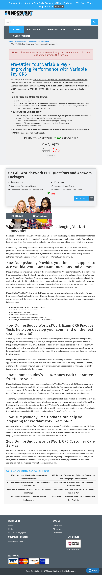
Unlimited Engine (15, 541)
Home (17, 29)
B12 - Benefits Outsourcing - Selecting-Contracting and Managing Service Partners (73, 477)
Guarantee (57, 532)
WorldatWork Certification (38, 42)
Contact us (57, 525)
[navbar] (7, 28)
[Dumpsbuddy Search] (94, 22)
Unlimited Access (59, 29)
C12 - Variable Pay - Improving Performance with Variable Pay (73, 491)
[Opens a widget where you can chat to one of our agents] (93, 571)
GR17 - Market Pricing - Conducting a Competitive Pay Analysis (73, 498)
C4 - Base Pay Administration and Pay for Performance (28, 498)
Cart (78, 29)
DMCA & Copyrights (17, 532)
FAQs (10, 529)
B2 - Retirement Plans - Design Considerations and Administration (28, 484)
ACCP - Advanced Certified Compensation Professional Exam (29, 477)
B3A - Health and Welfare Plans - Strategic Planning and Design (29, 491)
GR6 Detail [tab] (17, 216)
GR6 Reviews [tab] (40, 216)
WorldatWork (20, 42)
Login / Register (22, 36)
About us (57, 529)
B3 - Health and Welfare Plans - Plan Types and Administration (73, 484)
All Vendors (35, 29)
